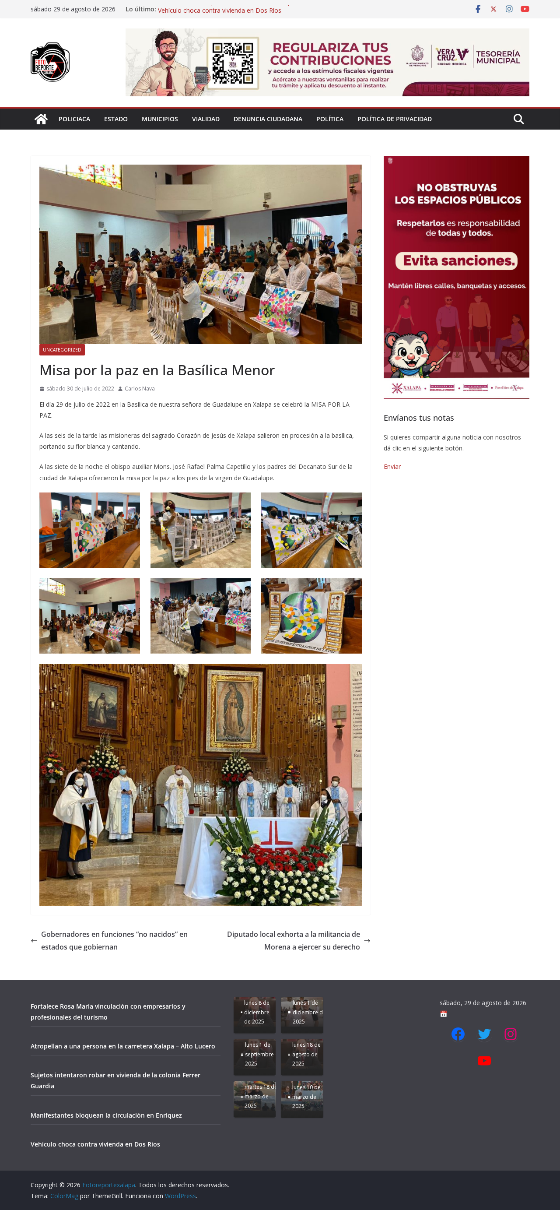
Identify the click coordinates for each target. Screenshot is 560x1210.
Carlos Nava (140, 388)
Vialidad (206, 119)
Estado (116, 119)
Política (329, 119)
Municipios (160, 119)
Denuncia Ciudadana (268, 119)
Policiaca (74, 119)
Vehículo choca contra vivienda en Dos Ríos (95, 1144)
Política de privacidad (394, 119)
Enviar (392, 466)
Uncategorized (62, 350)
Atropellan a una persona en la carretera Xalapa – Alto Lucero (123, 1046)
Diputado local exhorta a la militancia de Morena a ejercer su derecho (293, 940)
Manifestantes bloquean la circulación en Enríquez (228, 9)
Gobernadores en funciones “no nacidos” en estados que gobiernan (114, 940)
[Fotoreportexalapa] (41, 119)
